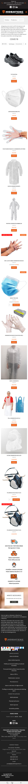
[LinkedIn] (17, 723)
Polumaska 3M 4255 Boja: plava (14, 530)
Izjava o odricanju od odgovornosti (14, 685)
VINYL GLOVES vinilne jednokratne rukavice (14, 260)
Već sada (14, 601)
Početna (7, 20)
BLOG (14, 720)
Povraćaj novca (14, 681)
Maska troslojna (14, 298)
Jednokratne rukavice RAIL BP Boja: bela (14, 335)
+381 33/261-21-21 (8, 3)
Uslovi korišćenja (14, 656)
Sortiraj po (11, 44)
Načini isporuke (14, 704)
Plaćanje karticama (14, 701)
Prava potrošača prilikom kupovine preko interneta (14, 669)
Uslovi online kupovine (14, 660)
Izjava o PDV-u (14, 674)
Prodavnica (14, 20)
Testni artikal (14, 74)
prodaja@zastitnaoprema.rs (14, 4)
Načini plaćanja (14, 697)
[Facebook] (11, 723)
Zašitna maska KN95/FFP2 (14, 111)
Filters (5, 43)
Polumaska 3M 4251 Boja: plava (14, 492)
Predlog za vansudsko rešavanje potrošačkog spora (14, 689)
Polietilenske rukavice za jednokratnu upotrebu (14, 148)
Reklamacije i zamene (14, 678)
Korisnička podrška (14, 708)
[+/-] (26, 44)
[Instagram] (14, 723)
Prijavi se (13, 1)
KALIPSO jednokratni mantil (14, 186)
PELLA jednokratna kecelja (14, 418)
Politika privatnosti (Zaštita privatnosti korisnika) (14, 664)
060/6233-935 (14, 757)
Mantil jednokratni (14, 380)
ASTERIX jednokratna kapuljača (14, 455)
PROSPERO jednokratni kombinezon (14, 223)
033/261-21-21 (14, 759)
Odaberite (14, 81)
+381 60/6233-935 (19, 3)
